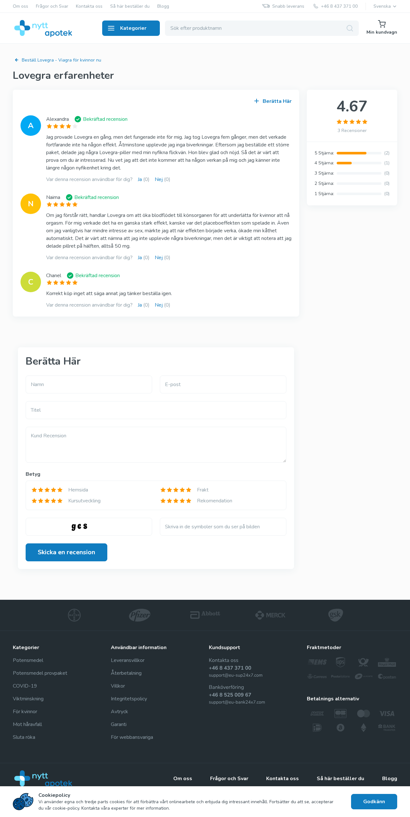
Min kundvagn (381, 32)
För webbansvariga (132, 737)
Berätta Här (277, 101)
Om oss (20, 6)
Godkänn (374, 801)
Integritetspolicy (129, 698)
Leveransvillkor (127, 660)
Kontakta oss (89, 6)
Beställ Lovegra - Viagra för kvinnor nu (61, 60)
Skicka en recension (66, 552)
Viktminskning (28, 698)
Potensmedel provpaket (40, 673)
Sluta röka (24, 737)
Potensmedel (28, 660)
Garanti (119, 724)
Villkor (118, 685)
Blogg (163, 6)
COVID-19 (25, 685)
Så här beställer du (130, 6)
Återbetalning (126, 673)
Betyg (33, 474)
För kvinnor (25, 711)
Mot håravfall (27, 724)
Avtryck (119, 711)
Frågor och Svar (52, 6)
